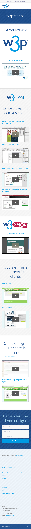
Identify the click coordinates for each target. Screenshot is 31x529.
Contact (4, 478)
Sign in (9, 1)
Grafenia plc (19, 455)
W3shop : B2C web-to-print (8, 470)
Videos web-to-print (8, 493)
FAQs (3, 490)
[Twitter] (27, 526)
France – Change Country (19, 1)
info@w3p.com (10, 515)
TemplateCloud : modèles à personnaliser (12, 473)
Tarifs (3, 475)
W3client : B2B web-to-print (9, 467)
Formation (4, 487)
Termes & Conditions (7, 496)
